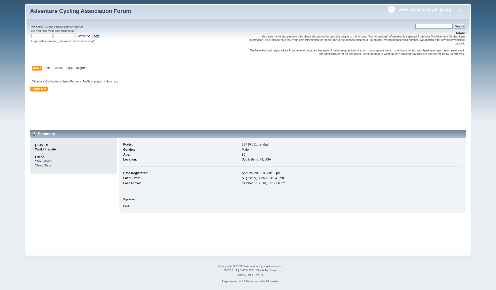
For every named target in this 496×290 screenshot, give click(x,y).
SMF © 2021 (247, 270)
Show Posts (43, 161)
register (78, 26)
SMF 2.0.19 (230, 270)
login (66, 26)
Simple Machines (266, 270)
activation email (64, 30)
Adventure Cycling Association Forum (80, 11)
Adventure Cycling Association (264, 266)
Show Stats (43, 165)
